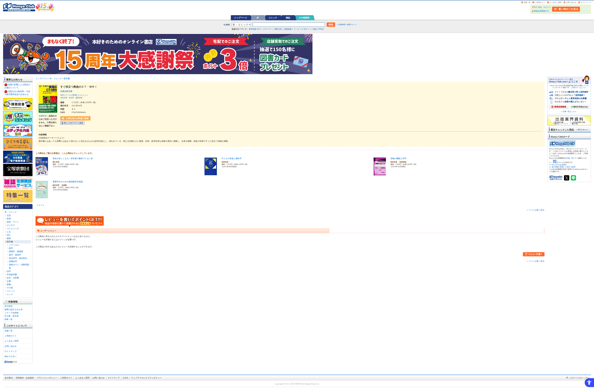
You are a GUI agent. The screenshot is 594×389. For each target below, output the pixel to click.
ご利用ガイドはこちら (578, 87)
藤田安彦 (79, 98)
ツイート (41, 205)
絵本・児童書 (13, 278)
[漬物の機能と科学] (380, 174)
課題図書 (288, 29)
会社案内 (9, 378)
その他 (10, 288)
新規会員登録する (541, 11)
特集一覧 (8, 319)
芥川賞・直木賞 (11, 316)
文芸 (9, 215)
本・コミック (11, 212)
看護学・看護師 (16, 251)
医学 (11, 248)
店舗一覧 (527, 2)
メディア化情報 (11, 313)
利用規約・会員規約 (25, 378)
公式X (125, 378)
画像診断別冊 (67, 91)
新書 (9, 284)
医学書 (10, 242)
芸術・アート (13, 222)
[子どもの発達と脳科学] (210, 174)
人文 (9, 232)
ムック (10, 294)
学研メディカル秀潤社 (68, 95)
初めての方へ (10, 356)
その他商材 (304, 17)
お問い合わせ (571, 2)
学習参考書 (12, 274)
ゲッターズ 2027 (300, 29)
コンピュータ (13, 228)
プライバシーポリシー (47, 378)
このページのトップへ (579, 378)
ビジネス (11, 225)
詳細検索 (341, 24)
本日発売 (8, 306)
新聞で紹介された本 (13, 309)
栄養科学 (13, 261)
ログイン (547, 7)
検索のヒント (352, 24)
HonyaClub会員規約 (559, 165)
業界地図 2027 (254, 29)
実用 (9, 218)
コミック (273, 17)
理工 (9, 235)
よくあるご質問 (556, 2)
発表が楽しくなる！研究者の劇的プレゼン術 (73, 158)
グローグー (267, 29)
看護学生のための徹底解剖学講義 (68, 181)
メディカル (14, 245)
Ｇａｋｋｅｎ (83, 95)
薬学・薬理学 (15, 255)
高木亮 (71, 98)
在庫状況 (43, 116)
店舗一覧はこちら (569, 111)
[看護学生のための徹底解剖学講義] (42, 197)
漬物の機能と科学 (398, 158)
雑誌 (288, 17)
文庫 (9, 281)
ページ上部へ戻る (536, 210)
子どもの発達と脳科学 (232, 158)
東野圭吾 (278, 29)
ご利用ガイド (540, 2)
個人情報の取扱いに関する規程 (563, 167)
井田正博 (63, 98)
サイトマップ (586, 2)
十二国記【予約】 (317, 29)
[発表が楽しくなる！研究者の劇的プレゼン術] (42, 174)
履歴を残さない (583, 129)
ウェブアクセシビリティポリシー (146, 378)
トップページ (240, 17)
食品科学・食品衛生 (18, 258)
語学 (9, 271)
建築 (9, 238)
